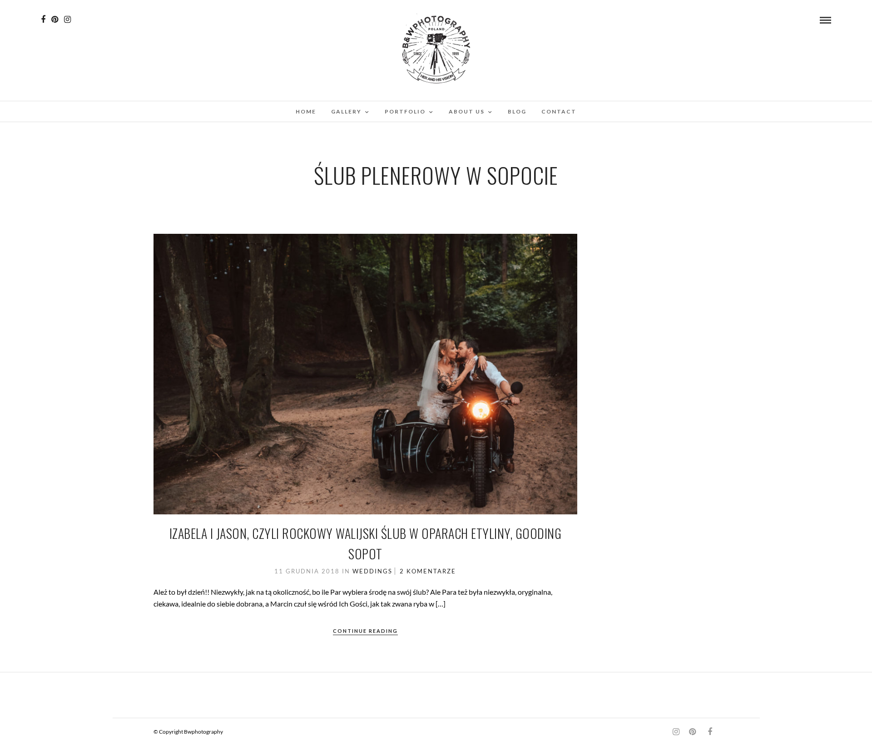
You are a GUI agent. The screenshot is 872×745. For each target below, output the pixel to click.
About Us (467, 111)
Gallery (346, 111)
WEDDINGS (372, 571)
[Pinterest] (54, 19)
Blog (517, 111)
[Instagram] (67, 19)
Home (306, 111)
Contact (558, 111)
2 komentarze (428, 571)
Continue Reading (365, 631)
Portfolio (405, 111)
